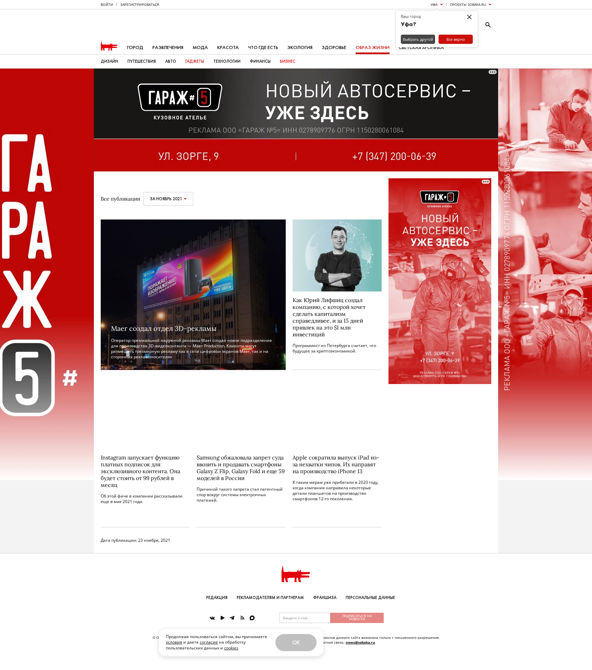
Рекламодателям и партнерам (270, 597)
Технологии (227, 61)
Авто (170, 61)
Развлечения (167, 47)
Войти (107, 4)
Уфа (434, 4)
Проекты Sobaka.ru (468, 4)
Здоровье (334, 47)
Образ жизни (373, 47)
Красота (228, 47)
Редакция (216, 597)
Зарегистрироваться (139, 4)
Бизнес (287, 61)
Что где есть (263, 47)
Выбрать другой (418, 39)
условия (174, 642)
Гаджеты (194, 61)
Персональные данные (370, 597)
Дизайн (109, 61)
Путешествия (141, 61)
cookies (231, 648)
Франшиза (324, 597)
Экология (299, 47)
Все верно (455, 39)
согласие (209, 642)
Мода (200, 47)
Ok (296, 642)
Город (135, 47)
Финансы (260, 61)
